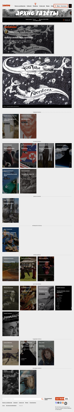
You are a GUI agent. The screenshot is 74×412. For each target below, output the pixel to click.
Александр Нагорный (26, 144)
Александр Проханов (26, 115)
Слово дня (42, 6)
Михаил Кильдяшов (8, 287)
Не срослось (24, 148)
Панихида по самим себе (27, 174)
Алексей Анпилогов (43, 144)
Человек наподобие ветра (10, 316)
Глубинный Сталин (9, 203)
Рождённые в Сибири (9, 261)
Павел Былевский (25, 170)
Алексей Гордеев (8, 144)
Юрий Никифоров (8, 371)
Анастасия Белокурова (26, 342)
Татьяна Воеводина (26, 258)
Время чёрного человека (27, 345)
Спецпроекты (33, 402)
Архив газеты (29, 19)
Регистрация (64, 6)
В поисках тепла (43, 290)
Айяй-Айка (41, 345)
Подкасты (35, 6)
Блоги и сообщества (20, 6)
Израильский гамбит (9, 148)
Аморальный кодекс (44, 261)
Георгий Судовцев (43, 287)
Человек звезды (25, 119)
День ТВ (21, 405)
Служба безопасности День (10, 115)
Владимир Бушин (25, 371)
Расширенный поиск (48, 399)
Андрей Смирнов (61, 287)
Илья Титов (41, 342)
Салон (5, 359)
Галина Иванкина (8, 342)
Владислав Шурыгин (8, 170)
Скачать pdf (67, 19)
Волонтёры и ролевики (27, 261)
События (29, 6)
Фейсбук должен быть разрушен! (18, 37)
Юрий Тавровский (8, 229)
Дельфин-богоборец (26, 290)
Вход (58, 6)
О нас (3, 405)
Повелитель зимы (8, 345)
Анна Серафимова (43, 258)
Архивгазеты (66, 399)
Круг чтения (6, 304)
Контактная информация (11, 405)
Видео (48, 6)
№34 (61, 398)
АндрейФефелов (11, 32)
